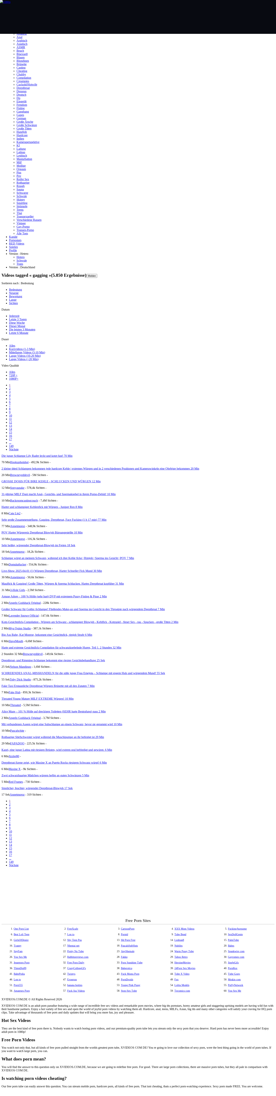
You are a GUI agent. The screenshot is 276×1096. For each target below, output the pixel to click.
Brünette (22, 64)
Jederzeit (14, 316)
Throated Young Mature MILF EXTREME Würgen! (38, 698)
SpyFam (18, 951)
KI (18, 145)
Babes (231, 945)
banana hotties (74, 985)
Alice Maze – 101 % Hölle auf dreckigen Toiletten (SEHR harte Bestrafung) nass (54, 711)
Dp (18, 98)
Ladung (21, 148)
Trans (20, 263)
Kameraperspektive (28, 142)
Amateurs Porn (22, 990)
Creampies (23, 81)
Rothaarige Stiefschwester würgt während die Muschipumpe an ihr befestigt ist (53, 737)
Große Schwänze (27, 125)
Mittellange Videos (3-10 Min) (27, 352)
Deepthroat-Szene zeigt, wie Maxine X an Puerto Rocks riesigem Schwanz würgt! (54, 762)
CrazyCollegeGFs (76, 968)
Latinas (21, 152)
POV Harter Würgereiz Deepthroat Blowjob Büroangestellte (42, 532)
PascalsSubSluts (129, 945)
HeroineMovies (182, 962)
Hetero (21, 257)
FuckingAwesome (237, 928)
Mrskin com (234, 979)
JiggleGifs (233, 962)
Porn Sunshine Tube (132, 962)
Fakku (124, 957)
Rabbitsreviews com (77, 957)
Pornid (124, 934)
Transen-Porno (25, 230)
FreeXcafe (72, 928)
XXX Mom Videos (184, 928)
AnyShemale (127, 951)
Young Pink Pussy (130, 985)
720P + (13, 375)
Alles (12, 345)
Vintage (21, 223)
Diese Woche (17, 322)
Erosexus (72, 979)
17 (10, 439)
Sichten (13, 303)
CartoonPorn (127, 928)
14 (10, 429)
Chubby (21, 74)
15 (10, 432)
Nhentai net (73, 945)
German (21, 118)
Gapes (20, 115)
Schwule (22, 196)
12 (10, 422)
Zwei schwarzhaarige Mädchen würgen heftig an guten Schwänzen (45, 775)
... (10, 442)
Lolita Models (181, 985)
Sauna (20, 189)
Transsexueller (25, 216)
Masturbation (24, 159)
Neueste (14, 293)
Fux (176, 979)
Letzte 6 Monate (18, 332)
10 (10, 415)
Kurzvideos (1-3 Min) (22, 349)
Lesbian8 (179, 940)
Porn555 (18, 985)
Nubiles (178, 945)
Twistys (71, 973)
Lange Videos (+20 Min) (23, 359)
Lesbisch (22, 155)
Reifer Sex (23, 179)
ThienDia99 (20, 968)
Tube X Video (181, 973)
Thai (19, 213)
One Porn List (21, 928)
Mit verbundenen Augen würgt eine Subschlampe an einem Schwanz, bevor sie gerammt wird (62, 724)
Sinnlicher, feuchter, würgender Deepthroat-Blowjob (37, 788)
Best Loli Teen (21, 934)
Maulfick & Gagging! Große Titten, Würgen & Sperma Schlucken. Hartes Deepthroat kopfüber (63, 583)
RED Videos (16, 243)
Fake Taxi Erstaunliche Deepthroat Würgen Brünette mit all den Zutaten (48, 685)
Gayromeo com (236, 957)
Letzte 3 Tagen (18, 319)
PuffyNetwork (235, 985)
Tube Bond (180, 934)
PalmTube (233, 940)
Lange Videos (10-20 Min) (25, 355)
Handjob (22, 131)
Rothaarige (23, 182)
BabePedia (19, 973)
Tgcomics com (182, 990)
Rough (21, 186)
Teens (20, 209)
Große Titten (24, 128)
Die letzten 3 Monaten (22, 329)
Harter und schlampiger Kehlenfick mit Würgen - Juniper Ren (42, 507)
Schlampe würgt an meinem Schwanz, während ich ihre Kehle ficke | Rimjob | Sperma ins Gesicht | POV (68, 558)
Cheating (22, 71)
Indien (20, 138)
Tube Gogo (234, 973)
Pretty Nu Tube (75, 951)
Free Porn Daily (75, 962)
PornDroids (127, 979)
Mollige (21, 165)
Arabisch (22, 40)
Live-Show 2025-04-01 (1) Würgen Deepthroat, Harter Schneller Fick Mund (52, 570)
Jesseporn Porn (21, 962)
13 (10, 425)
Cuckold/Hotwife (27, 84)
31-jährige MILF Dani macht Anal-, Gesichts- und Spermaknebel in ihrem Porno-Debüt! (59, 494)
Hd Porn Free (128, 940)
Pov (19, 175)
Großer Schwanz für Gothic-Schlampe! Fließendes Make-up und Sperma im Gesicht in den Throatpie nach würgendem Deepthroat (83, 609)
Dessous (21, 91)
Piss (19, 172)
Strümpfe (22, 206)
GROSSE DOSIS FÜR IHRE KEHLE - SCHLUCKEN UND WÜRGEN (51, 481)
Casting (21, 67)
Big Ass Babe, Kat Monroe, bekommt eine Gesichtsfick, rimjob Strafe (47, 634)
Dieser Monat (17, 326)
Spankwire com (236, 951)
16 (10, 435)
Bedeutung (15, 289)
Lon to (70, 934)
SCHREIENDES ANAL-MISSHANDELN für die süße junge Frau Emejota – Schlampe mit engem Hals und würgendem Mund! (83, 673)
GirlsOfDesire (21, 940)
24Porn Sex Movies (184, 968)
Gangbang (23, 111)
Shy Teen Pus (74, 940)
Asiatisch (22, 43)
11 (10, 419)
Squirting (22, 203)
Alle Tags (22, 233)
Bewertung (15, 296)
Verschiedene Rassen (29, 219)
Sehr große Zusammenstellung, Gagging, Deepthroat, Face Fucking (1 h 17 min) (54, 519)
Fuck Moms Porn (130, 973)
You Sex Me (20, 957)
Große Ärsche (25, 121)
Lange (13, 299)
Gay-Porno (23, 226)
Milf (19, 162)
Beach (20, 50)
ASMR (21, 47)
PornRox (232, 968)
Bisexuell (22, 54)
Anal (19, 37)
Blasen (21, 57)
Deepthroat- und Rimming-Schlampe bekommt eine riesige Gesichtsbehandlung (53, 660)
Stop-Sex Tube (129, 990)
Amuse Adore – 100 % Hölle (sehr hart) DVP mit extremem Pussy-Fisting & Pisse (54, 596)
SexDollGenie (235, 934)
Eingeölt (21, 101)
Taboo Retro (181, 957)
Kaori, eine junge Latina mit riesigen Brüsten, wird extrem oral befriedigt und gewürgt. (57, 749)
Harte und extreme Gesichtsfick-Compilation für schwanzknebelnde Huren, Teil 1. (61, 647)
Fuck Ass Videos (76, 990)
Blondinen (23, 60)
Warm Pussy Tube (184, 951)
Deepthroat (23, 87)
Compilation (24, 77)
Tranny (17, 945)
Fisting (21, 108)
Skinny (21, 199)
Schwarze (22, 192)
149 (11, 446)
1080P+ (13, 378)
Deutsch (21, 94)
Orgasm (21, 169)
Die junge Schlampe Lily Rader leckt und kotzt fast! (37, 455)
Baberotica (126, 968)
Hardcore (22, 135)
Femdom (22, 104)
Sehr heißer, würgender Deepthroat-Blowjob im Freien (38, 545)
